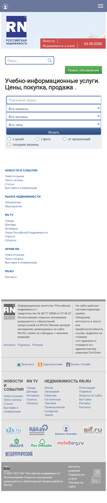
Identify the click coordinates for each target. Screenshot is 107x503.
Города (9, 220)
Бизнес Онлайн (80, 364)
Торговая (50, 403)
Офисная (50, 395)
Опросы (10, 236)
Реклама (37, 344)
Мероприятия (13, 206)
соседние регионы (26, 144)
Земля (49, 414)
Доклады (10, 224)
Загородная (52, 391)
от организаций (79, 139)
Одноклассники (52, 364)
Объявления (13, 202)
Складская (51, 411)
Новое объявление (83, 69)
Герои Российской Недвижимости (26, 232)
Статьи (9, 184)
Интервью (11, 228)
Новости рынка (14, 176)
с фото (46, 139)
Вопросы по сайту (90, 395)
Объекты (10, 240)
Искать (53, 131)
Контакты (11, 276)
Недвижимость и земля (59, 46)
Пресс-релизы (14, 180)
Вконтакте (27, 364)
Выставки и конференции (21, 187)
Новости (49, 41)
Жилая (49, 387)
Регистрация (87, 387)
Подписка (24, 344)
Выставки (85, 399)
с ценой (18, 139)
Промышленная (55, 407)
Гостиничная (52, 399)
